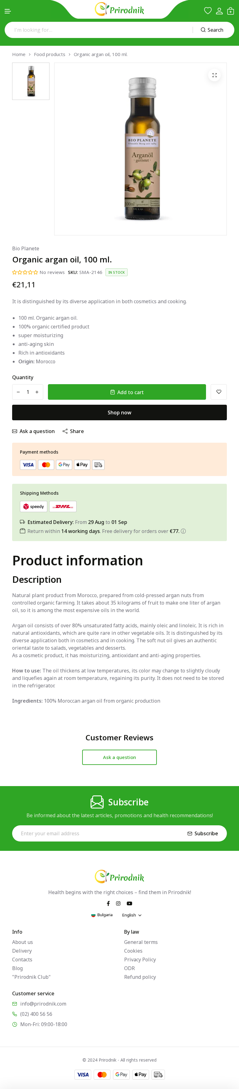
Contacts (22, 959)
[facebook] (108, 902)
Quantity (22, 377)
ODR (129, 968)
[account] (219, 11)
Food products (49, 54)
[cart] (230, 11)
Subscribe (206, 833)
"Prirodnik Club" (31, 977)
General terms (141, 942)
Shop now (119, 412)
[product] (214, 75)
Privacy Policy (140, 959)
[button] (8, 11)
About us (22, 942)
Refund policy (140, 977)
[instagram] (118, 902)
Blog (17, 968)
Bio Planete (25, 248)
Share (77, 431)
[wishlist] (208, 11)
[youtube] (129, 902)
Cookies (133, 950)
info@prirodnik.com (43, 1003)
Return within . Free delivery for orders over (103, 531)
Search (215, 29)
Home (19, 54)
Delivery (22, 950)
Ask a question (37, 431)
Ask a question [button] (119, 757)
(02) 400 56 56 (36, 1014)
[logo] (119, 9)
